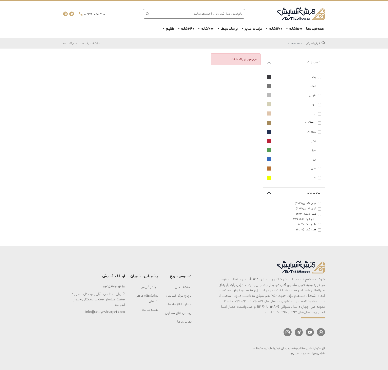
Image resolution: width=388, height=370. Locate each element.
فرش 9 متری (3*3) (306, 209)
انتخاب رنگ (314, 62)
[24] (294, 119)
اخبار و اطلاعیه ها (180, 304)
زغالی (313, 77)
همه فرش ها (315, 29)
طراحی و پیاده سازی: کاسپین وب (306, 353)
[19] (294, 82)
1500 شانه (296, 29)
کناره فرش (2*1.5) (306, 230)
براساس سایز (253, 29)
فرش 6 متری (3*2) (306, 214)
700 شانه (207, 29)
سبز (314, 150)
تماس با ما (184, 321)
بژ (315, 114)
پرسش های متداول (178, 313)
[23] (294, 109)
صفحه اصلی (183, 286)
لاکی (313, 141)
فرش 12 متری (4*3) (305, 203)
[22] (294, 100)
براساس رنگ (229, 29)
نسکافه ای (310, 123)
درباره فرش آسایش (179, 295)
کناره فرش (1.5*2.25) (304, 219)
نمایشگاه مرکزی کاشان (146, 298)
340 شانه (187, 29)
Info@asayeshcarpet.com (105, 312)
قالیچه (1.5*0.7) (307, 224)
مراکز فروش (149, 286)
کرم (313, 104)
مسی (313, 168)
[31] (294, 164)
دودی (313, 86)
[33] (294, 173)
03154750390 (114, 286)
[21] (294, 91)
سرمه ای (311, 132)
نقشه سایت (150, 309)
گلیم (170, 29)
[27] (294, 137)
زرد (314, 177)
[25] (294, 128)
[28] (294, 146)
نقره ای (312, 95)
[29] (294, 155)
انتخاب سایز (314, 193)
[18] (294, 73)
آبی (314, 159)
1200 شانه (275, 29)
